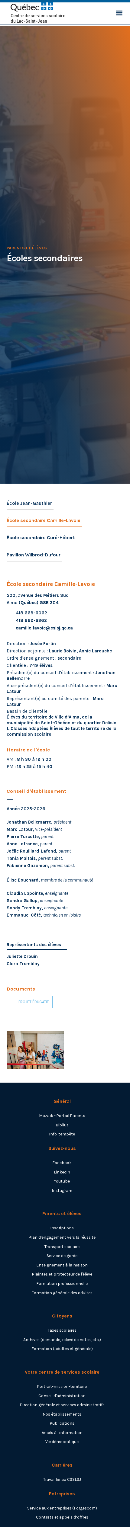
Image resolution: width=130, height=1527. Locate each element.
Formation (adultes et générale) (62, 1348)
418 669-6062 (31, 613)
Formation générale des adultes (62, 1292)
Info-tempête (62, 1134)
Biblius (62, 1124)
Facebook (62, 1162)
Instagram (62, 1190)
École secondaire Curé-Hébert (41, 537)
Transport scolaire (62, 1246)
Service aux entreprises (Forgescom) (62, 1508)
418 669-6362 (31, 620)
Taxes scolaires (62, 1330)
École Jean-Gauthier (29, 503)
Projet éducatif (33, 1002)
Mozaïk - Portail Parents (62, 1115)
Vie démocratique (62, 1441)
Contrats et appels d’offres (62, 1517)
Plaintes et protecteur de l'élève (62, 1274)
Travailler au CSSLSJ (62, 1479)
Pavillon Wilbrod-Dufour (33, 555)
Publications (62, 1423)
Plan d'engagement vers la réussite (62, 1237)
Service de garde (62, 1255)
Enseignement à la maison (62, 1265)
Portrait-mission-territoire (62, 1386)
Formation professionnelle (62, 1283)
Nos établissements (62, 1414)
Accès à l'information (62, 1432)
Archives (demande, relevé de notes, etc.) (62, 1339)
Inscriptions (62, 1227)
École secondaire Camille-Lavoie (43, 520)
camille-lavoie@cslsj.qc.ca (44, 628)
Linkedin (62, 1172)
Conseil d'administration (62, 1395)
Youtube (62, 1181)
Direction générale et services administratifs (62, 1404)
